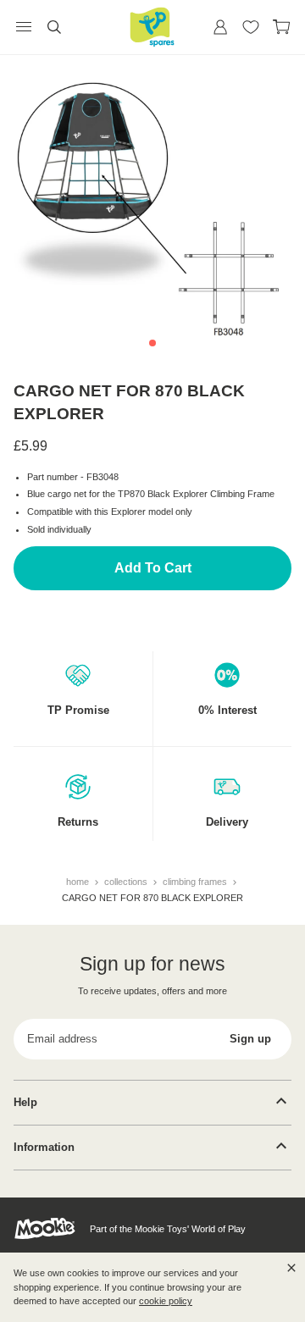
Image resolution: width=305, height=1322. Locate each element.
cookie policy (165, 1301)
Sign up (250, 1038)
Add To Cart (152, 568)
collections (127, 882)
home (79, 882)
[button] (152, 343)
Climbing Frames (196, 882)
